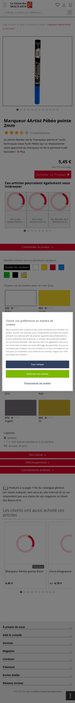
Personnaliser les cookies (37, 383)
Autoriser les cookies (37, 373)
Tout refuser (37, 364)
